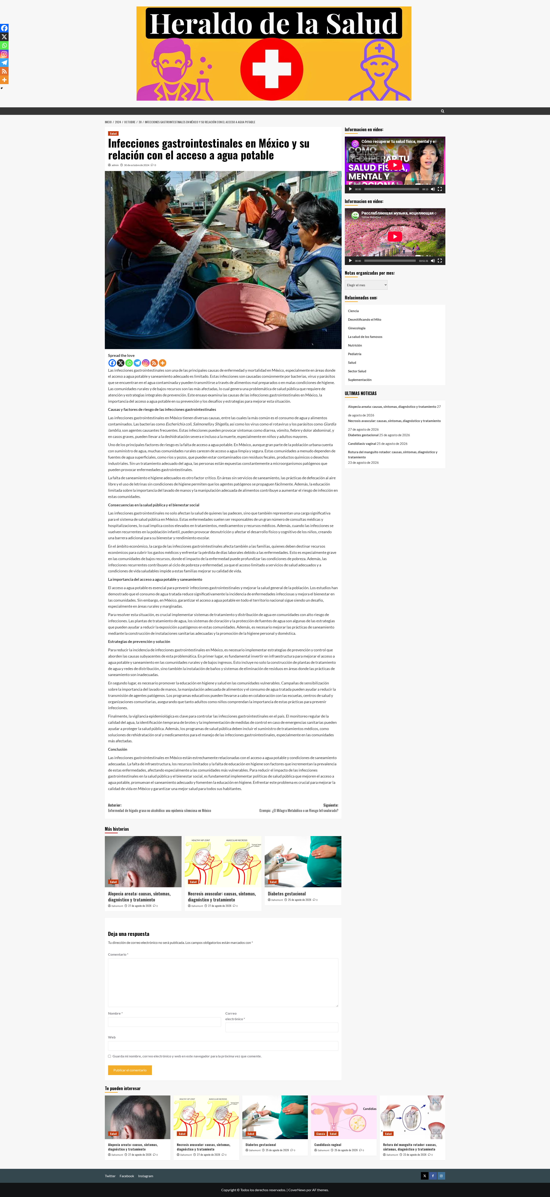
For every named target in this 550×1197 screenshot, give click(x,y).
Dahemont (117, 906)
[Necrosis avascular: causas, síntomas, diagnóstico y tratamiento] (223, 861)
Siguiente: (298, 808)
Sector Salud (357, 371)
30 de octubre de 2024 (136, 165)
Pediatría (354, 354)
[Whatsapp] (129, 363)
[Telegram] (137, 363)
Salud (113, 133)
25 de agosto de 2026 (299, 899)
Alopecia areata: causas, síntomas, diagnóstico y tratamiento (139, 896)
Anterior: (159, 808)
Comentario (118, 954)
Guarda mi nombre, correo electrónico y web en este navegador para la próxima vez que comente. (187, 1056)
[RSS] (154, 363)
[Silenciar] (433, 189)
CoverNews (297, 1190)
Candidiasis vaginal (362, 443)
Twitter (110, 1176)
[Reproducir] (350, 189)
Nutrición (355, 345)
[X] (120, 363)
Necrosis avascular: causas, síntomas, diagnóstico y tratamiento (222, 896)
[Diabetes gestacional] (303, 861)
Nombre (115, 1013)
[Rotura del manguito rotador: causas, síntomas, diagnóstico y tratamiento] (412, 1117)
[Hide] (1, 88)
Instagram (145, 1176)
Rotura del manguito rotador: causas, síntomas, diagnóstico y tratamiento (392, 454)
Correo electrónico (235, 1016)
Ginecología (356, 328)
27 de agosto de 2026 (139, 905)
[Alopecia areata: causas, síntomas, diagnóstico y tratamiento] (143, 861)
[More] (162, 363)
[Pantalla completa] (440, 189)
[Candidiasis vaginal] (344, 1117)
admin (115, 165)
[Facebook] (112, 363)
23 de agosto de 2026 (414, 1154)
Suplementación (360, 379)
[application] (395, 165)
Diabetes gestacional (287, 893)
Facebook (127, 1176)
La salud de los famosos (365, 336)
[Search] (442, 111)
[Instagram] (146, 363)
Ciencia (353, 311)
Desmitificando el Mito (364, 319)
